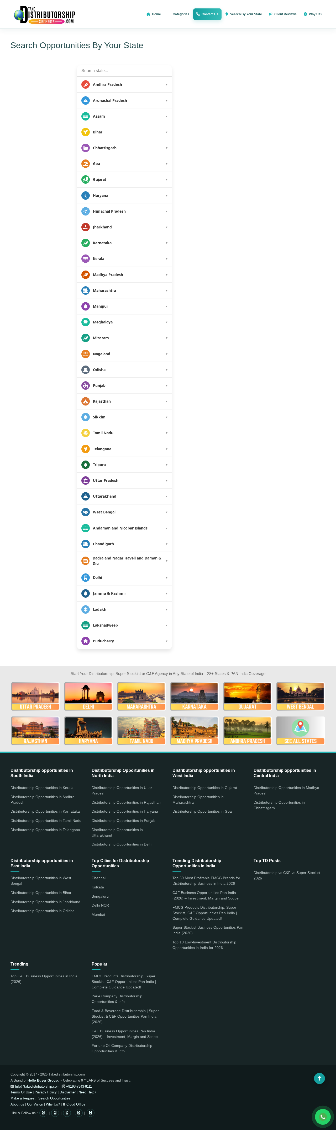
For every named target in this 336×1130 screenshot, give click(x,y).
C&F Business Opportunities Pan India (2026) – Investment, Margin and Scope (205, 895)
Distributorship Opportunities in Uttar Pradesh (122, 790)
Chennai (99, 878)
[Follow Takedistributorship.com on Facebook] (55, 1113)
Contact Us (210, 14)
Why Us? (53, 1104)
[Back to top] (319, 1078)
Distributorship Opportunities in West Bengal (40, 881)
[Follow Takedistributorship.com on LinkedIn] (90, 1113)
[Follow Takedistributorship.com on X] (67, 1113)
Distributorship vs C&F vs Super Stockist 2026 (287, 875)
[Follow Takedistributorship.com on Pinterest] (79, 1113)
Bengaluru (100, 896)
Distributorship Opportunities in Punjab (123, 820)
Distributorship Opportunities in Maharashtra (198, 799)
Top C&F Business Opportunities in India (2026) (43, 979)
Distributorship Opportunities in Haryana (125, 811)
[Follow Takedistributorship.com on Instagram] (43, 1113)
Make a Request (22, 1098)
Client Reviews (285, 14)
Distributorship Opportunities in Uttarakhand (117, 832)
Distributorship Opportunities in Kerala (42, 788)
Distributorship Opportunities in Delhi (122, 844)
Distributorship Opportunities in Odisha (42, 911)
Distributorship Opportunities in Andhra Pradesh (42, 799)
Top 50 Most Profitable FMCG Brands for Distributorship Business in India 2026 (206, 881)
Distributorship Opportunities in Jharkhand (45, 902)
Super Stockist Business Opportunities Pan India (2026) (207, 930)
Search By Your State (246, 14)
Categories (181, 14)
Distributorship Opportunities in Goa (202, 811)
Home (156, 14)
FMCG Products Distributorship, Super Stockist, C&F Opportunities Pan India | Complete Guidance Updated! (204, 913)
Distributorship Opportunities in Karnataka (45, 811)
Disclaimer (68, 1092)
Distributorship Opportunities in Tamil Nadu (45, 820)
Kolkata (98, 887)
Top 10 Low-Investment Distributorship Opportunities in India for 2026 (204, 945)
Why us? (315, 14)
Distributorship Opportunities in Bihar (40, 893)
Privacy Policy (46, 1092)
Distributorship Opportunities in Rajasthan (126, 802)
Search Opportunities (54, 1098)
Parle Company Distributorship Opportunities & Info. (117, 999)
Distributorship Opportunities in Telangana (45, 830)
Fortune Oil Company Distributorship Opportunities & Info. (122, 1048)
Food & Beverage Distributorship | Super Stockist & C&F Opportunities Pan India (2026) (125, 1016)
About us (17, 1104)
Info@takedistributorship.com (37, 1086)
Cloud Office (75, 1104)
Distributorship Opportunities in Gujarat (204, 788)
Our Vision (35, 1104)
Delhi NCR (100, 905)
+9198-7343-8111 (78, 1086)
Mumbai (98, 914)
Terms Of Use (21, 1092)
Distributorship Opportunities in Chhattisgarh (279, 805)
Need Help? (87, 1092)
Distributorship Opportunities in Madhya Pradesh (286, 790)
